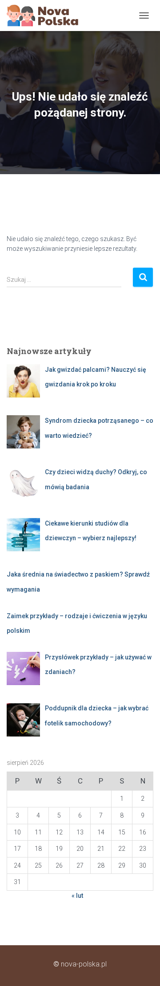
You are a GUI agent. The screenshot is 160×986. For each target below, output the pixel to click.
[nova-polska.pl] (46, 15)
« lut (77, 895)
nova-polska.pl (84, 964)
